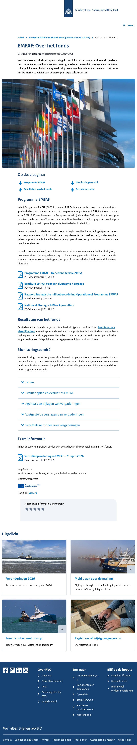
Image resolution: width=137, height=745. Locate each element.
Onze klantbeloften (52, 681)
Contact (7, 739)
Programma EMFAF (34, 182)
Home (21, 37)
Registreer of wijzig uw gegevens (98, 638)
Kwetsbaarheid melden (102, 739)
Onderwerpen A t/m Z (87, 677)
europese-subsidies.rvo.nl (85, 707)
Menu (131, 25)
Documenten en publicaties (85, 687)
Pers (44, 686)
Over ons (46, 675)
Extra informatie (85, 189)
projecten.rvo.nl (85, 699)
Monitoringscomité (87, 182)
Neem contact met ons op (24, 638)
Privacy (45, 739)
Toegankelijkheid (62, 739)
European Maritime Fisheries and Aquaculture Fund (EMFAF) (59, 37)
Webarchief (124, 739)
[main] (68, 346)
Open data (82, 694)
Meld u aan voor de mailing (94, 579)
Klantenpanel (84, 714)
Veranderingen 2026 (20, 579)
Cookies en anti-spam (26, 739)
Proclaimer (81, 739)
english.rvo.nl (49, 701)
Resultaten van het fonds (38, 189)
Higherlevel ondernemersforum (122, 688)
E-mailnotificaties (121, 675)
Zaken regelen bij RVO (51, 694)
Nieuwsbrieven (119, 681)
